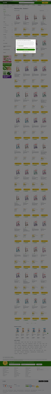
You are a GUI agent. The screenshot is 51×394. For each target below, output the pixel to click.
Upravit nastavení (26, 47)
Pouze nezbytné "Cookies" (26, 51)
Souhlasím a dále (26, 49)
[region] (26, 46)
